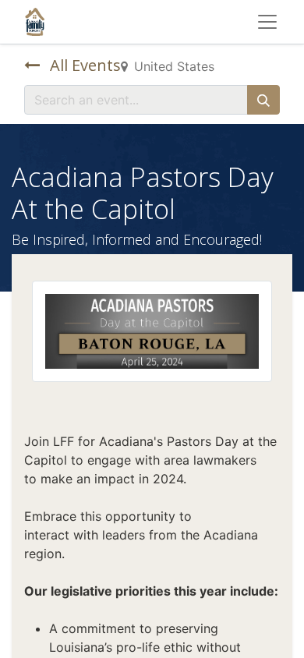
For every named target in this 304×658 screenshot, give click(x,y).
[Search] (263, 100)
